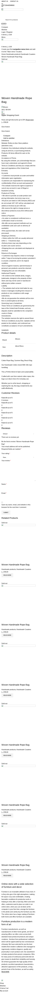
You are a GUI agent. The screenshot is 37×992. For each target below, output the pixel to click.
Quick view (9, 820)
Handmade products (13, 54)
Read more (30, 120)
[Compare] (3, 820)
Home (3, 54)
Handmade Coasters (28, 54)
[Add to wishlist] (3, 801)
